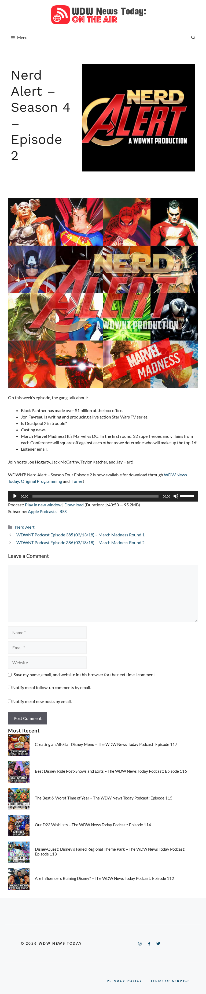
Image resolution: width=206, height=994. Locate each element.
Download (74, 504)
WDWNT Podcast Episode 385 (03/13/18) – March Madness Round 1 (80, 534)
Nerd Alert (25, 526)
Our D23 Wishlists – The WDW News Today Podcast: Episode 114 (93, 824)
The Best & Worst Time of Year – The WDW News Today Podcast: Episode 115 (103, 797)
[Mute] (176, 496)
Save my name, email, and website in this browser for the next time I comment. (85, 674)
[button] (193, 37)
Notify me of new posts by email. (42, 701)
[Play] (15, 496)
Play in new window (43, 504)
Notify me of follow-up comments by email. (51, 687)
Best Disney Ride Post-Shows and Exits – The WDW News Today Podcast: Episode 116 (111, 771)
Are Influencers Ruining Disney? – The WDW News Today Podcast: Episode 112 (104, 878)
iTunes (77, 481)
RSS (63, 511)
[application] (103, 496)
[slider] (187, 495)
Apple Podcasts (42, 511)
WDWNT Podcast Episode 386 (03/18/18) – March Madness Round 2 (80, 542)
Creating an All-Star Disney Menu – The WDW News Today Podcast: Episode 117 (106, 744)
